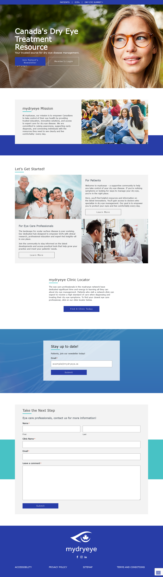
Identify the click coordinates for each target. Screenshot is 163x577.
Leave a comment (32, 463)
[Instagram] (81, 557)
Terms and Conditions (131, 567)
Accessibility (23, 567)
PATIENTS (65, 2)
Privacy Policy (58, 567)
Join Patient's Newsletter (30, 61)
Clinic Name (29, 439)
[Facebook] (77, 557)
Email (54, 358)
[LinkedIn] (85, 557)
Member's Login (63, 61)
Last (84, 434)
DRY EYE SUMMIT (93, 2)
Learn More (103, 212)
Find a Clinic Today (81, 309)
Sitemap (87, 567)
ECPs (77, 2)
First (24, 434)
